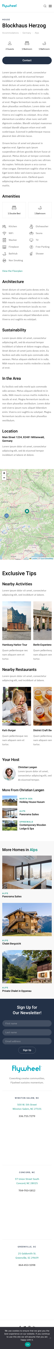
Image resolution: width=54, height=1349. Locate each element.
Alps (37, 32)
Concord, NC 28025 (27, 1183)
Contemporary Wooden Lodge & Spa (33, 827)
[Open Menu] (50, 6)
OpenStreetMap (46, 558)
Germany (26, 32)
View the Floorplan (12, 270)
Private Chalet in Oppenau (16, 991)
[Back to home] (9, 6)
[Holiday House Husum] (9, 800)
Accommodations (10, 32)
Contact (27, 60)
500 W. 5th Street (27, 1104)
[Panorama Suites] (9, 812)
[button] (27, 511)
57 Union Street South (27, 1178)
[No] (50, 1337)
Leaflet (34, 558)
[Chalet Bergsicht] (27, 919)
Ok (27, 1344)
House (6, 19)
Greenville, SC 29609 (27, 1257)
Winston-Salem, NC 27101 (27, 1108)
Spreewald (26, 821)
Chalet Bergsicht (11, 944)
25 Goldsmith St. (27, 1253)
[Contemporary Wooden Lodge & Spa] (9, 825)
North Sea (26, 798)
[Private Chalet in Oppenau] (27, 966)
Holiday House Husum (32, 802)
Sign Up (27, 1050)
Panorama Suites (29, 814)
